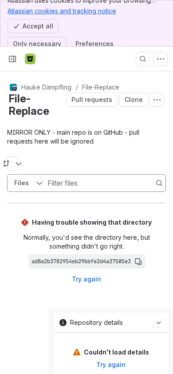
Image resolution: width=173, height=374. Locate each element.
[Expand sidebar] (12, 59)
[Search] (143, 59)
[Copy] (138, 261)
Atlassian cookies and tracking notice (62, 11)
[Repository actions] (157, 100)
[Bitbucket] (30, 59)
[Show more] (160, 59)
